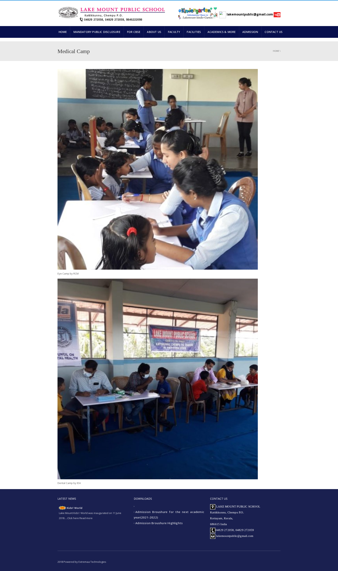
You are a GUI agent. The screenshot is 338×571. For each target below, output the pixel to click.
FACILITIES (194, 32)
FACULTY (174, 32)
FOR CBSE (133, 32)
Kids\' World (74, 508)
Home (276, 51)
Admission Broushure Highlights (159, 523)
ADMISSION (250, 32)
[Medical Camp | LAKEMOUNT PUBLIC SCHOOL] (111, 12)
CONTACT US (273, 32)
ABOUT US (154, 32)
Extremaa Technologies (92, 562)
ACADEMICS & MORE (222, 32)
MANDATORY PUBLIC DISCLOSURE (96, 32)
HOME (62, 32)
